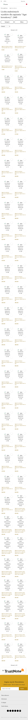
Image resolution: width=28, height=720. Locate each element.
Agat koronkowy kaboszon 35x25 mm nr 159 (20, 278)
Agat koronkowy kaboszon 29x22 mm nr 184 (20, 131)
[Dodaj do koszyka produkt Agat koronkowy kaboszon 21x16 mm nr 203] (11, 83)
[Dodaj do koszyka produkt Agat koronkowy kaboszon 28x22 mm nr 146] (11, 125)
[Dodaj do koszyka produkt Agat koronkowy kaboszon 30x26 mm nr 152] (24, 147)
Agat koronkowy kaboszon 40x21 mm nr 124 (20, 404)
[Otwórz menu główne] (1, 4)
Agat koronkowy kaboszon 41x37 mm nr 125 (7, 468)
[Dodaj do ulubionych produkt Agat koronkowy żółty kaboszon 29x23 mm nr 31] (12, 623)
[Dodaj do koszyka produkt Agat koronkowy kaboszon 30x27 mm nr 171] (11, 168)
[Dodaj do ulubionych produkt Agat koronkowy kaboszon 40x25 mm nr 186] (12, 433)
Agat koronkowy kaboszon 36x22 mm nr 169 (7, 320)
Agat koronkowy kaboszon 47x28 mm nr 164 (20, 489)
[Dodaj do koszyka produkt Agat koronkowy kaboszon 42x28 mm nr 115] (24, 462)
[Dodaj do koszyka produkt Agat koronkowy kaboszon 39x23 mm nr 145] (24, 378)
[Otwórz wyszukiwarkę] (20, 4)
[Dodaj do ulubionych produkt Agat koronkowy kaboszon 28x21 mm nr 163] (25, 96)
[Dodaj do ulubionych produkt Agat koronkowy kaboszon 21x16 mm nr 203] (12, 75)
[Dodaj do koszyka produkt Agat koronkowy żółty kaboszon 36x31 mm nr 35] (24, 631)
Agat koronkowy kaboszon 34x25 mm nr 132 (20, 236)
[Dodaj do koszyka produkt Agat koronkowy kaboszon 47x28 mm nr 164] (24, 484)
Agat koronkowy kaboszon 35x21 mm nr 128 (7, 278)
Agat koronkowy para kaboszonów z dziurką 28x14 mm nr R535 (7, 552)
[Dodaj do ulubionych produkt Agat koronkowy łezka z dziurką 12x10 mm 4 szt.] (12, 35)
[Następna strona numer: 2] (21, 30)
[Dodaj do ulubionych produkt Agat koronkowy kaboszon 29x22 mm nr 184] (25, 117)
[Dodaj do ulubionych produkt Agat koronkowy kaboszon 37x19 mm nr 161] (25, 307)
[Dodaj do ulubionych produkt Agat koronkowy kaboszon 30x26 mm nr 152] (25, 138)
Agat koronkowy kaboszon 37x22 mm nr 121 (7, 341)
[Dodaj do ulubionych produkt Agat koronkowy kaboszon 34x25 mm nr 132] (25, 223)
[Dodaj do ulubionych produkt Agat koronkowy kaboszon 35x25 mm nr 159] (25, 265)
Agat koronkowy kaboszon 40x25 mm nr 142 (20, 425)
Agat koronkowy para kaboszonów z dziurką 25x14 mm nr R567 (7, 531)
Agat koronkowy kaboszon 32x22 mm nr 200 (7, 215)
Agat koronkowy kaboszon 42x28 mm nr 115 (20, 468)
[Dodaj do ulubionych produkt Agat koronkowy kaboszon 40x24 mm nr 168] (12, 412)
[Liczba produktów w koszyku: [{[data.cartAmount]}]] (25, 4)
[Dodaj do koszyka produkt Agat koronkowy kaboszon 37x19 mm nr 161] (24, 315)
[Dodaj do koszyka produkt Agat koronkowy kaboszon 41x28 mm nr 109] (24, 441)
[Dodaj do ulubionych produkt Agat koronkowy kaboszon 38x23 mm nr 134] (12, 370)
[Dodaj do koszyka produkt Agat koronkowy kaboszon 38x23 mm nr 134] (11, 378)
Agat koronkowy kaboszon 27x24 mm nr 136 (7, 110)
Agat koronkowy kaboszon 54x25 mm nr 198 (7, 510)
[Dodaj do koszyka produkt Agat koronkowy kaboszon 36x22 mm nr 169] (11, 315)
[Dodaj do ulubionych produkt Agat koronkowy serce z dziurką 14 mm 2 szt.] (25, 35)
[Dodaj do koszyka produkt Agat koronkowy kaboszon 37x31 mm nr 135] (24, 357)
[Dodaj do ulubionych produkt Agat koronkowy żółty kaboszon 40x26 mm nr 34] (12, 644)
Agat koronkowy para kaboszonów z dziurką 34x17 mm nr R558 (20, 615)
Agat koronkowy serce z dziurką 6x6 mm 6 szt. (7, 66)
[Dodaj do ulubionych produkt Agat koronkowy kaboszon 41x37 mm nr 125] (12, 454)
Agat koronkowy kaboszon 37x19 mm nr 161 (20, 320)
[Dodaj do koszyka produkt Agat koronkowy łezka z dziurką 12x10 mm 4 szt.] (11, 43)
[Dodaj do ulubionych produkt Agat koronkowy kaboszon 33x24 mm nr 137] (25, 202)
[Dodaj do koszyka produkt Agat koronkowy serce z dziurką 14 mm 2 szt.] (24, 43)
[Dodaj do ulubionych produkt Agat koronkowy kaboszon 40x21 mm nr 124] (25, 391)
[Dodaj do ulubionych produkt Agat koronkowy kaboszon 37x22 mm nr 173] (25, 328)
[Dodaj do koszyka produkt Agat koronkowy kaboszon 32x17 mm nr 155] (24, 189)
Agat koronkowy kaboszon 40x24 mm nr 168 (7, 425)
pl (1, 1)
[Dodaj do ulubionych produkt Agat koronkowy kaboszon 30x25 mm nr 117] (12, 138)
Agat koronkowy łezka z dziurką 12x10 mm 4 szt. (7, 47)
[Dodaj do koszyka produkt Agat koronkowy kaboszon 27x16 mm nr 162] (24, 83)
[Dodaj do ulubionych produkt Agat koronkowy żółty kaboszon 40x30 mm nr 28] (25, 644)
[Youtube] (13, 711)
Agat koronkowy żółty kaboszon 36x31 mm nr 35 (20, 636)
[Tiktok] (15, 711)
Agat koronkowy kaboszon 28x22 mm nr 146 (7, 131)
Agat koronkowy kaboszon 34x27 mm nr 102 (7, 257)
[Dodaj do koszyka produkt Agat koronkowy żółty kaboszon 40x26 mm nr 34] (11, 652)
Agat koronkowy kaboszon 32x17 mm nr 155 (20, 194)
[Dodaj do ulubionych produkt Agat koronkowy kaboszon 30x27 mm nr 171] (12, 160)
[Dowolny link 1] (20, 711)
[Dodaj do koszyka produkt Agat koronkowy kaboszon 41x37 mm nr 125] (11, 462)
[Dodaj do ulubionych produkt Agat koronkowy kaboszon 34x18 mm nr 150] (12, 223)
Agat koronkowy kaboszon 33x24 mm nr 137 (20, 215)
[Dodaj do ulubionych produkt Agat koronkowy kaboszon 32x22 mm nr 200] (12, 202)
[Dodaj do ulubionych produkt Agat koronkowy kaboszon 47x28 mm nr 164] (25, 475)
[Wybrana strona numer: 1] (14, 30)
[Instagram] (10, 711)
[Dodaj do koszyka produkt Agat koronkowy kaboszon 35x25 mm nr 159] (24, 273)
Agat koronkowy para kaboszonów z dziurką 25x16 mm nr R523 (20, 531)
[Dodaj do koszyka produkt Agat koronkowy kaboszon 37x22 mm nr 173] (24, 336)
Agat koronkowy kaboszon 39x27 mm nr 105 (7, 404)
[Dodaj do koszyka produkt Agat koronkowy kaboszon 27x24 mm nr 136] (11, 104)
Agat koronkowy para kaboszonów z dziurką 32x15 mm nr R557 (7, 615)
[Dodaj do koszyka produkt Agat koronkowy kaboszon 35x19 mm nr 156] (24, 252)
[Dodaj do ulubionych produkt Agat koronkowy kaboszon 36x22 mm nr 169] (12, 307)
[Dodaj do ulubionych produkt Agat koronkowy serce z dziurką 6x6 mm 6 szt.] (12, 54)
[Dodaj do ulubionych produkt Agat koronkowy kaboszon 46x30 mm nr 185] (12, 475)
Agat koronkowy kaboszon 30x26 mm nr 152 (20, 152)
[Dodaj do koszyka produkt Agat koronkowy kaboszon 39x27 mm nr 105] (11, 399)
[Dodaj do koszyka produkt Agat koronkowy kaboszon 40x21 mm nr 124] (24, 399)
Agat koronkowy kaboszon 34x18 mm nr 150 (7, 236)
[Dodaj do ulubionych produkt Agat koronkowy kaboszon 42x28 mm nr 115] (25, 454)
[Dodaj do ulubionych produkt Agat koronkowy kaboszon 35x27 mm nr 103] (12, 286)
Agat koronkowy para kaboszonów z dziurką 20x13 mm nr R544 (20, 510)
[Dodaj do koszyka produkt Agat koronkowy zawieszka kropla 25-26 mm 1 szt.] (24, 62)
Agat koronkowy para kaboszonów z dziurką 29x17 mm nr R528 (20, 573)
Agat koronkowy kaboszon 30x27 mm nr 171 (7, 173)
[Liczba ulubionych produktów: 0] (23, 4)
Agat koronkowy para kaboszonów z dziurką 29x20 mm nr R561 (7, 594)
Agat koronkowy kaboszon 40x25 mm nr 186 (7, 447)
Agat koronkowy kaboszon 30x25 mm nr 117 (7, 152)
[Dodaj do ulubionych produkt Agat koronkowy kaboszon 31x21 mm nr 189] (25, 160)
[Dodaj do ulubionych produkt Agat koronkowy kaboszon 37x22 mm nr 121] (12, 328)
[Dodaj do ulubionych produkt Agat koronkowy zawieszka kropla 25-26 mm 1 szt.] (25, 54)
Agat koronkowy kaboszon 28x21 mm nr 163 (20, 110)
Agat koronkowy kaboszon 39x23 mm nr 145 (20, 383)
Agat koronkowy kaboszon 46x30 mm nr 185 (7, 489)
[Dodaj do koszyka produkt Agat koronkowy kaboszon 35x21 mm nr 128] (11, 273)
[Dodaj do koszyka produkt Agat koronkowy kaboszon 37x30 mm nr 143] (11, 357)
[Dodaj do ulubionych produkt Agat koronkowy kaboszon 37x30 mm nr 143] (12, 349)
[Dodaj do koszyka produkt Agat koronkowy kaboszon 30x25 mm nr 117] (11, 147)
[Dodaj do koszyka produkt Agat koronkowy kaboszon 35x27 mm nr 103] (11, 294)
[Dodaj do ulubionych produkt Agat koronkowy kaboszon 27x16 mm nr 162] (25, 75)
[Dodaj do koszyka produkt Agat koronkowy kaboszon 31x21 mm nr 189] (24, 168)
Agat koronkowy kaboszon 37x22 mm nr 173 (20, 341)
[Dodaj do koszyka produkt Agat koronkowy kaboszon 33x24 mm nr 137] (24, 210)
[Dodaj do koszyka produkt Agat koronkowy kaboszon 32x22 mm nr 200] (11, 210)
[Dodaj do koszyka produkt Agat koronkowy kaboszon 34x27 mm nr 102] (11, 252)
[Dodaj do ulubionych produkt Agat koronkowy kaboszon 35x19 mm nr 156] (25, 244)
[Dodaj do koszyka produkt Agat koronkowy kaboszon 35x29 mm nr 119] (24, 294)
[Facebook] (8, 711)
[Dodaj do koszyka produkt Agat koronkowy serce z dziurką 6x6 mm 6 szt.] (11, 62)
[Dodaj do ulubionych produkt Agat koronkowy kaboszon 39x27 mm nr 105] (12, 391)
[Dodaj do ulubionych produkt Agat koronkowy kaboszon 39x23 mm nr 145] (25, 370)
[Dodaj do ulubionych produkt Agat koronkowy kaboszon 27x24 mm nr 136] (12, 96)
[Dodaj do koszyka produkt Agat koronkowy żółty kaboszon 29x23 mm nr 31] (11, 631)
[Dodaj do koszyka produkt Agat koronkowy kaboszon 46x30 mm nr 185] (11, 484)
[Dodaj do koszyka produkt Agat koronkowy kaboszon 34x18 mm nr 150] (11, 231)
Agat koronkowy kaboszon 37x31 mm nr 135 (20, 362)
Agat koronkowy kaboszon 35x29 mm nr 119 (20, 299)
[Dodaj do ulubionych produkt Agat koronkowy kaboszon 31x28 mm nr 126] (12, 181)
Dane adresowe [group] (5, 695)
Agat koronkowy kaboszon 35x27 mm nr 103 (7, 299)
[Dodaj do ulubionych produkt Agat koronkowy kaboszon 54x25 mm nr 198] (12, 497)
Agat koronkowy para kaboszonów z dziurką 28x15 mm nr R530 (20, 552)
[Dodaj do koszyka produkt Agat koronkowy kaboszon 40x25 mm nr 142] (24, 420)
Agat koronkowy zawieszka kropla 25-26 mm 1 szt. (20, 67)
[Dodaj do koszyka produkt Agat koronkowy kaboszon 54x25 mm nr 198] (11, 505)
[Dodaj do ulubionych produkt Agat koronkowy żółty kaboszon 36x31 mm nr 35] (25, 623)
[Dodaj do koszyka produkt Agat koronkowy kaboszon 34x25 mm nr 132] (24, 231)
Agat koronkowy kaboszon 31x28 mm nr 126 (7, 194)
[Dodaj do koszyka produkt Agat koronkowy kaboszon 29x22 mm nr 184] (24, 125)
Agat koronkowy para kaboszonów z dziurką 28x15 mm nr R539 (7, 573)
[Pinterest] (18, 711)
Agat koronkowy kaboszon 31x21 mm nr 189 (20, 173)
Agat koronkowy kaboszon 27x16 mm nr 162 (20, 88)
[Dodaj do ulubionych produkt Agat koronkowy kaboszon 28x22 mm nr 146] (12, 117)
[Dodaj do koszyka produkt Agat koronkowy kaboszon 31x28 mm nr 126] (11, 189)
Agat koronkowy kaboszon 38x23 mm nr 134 (7, 383)
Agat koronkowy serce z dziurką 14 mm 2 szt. (20, 47)
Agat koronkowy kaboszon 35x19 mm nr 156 (20, 257)
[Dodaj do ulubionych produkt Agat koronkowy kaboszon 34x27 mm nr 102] (12, 244)
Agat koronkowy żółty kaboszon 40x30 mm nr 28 (20, 657)
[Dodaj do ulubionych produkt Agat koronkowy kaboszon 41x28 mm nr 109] (25, 433)
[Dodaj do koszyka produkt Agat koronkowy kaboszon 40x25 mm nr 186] (11, 441)
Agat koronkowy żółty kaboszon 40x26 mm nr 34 (7, 657)
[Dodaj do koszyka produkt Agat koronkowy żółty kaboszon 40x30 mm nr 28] (24, 652)
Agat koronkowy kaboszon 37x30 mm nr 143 (7, 362)
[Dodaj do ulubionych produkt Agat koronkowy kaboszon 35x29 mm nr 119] (25, 286)
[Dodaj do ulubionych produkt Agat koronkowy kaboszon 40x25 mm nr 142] (25, 412)
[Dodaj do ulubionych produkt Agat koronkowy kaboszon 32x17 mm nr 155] (25, 181)
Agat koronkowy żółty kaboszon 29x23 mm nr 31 (7, 636)
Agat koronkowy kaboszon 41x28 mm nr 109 (20, 447)
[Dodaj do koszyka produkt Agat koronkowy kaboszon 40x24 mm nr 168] (11, 420)
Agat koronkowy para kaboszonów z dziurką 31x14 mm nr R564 (20, 594)
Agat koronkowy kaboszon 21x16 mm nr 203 (7, 88)
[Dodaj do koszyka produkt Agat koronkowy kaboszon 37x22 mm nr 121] (11, 336)
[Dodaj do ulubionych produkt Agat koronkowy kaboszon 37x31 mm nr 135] (25, 349)
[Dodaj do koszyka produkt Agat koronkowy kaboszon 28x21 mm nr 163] (24, 104)
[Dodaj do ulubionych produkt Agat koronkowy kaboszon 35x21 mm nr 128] (12, 265)
